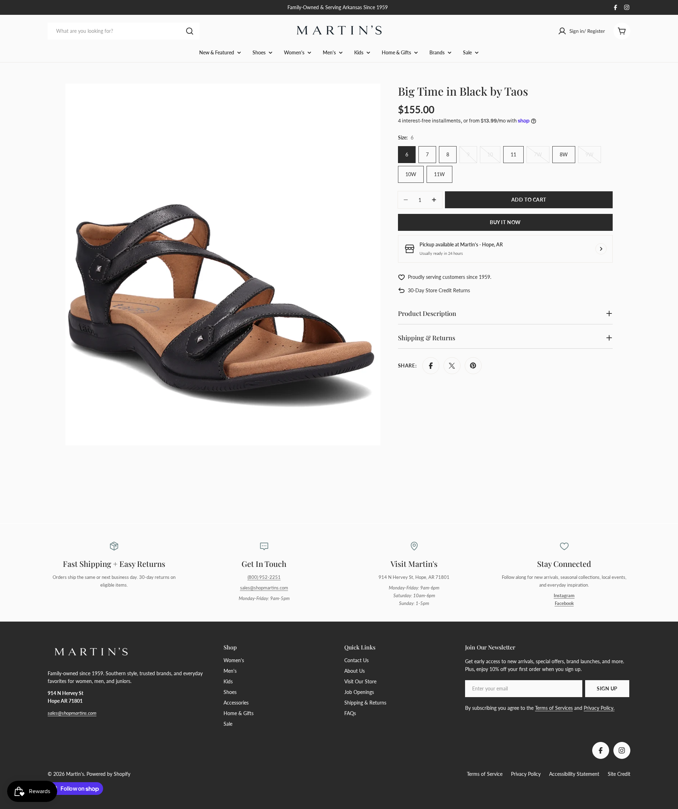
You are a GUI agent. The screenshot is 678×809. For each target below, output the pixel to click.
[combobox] (124, 31)
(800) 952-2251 (264, 577)
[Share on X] (452, 365)
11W (439, 174)
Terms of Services (554, 708)
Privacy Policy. (599, 708)
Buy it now (505, 222)
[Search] (189, 31)
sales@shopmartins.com (264, 588)
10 (493, 157)
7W (541, 157)
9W (593, 157)
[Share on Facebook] (430, 365)
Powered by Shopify (108, 774)
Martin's (75, 774)
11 (513, 154)
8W (564, 154)
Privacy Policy (526, 774)
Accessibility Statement (574, 774)
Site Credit (619, 774)
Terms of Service (484, 774)
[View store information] (601, 248)
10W (410, 174)
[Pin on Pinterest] (473, 365)
